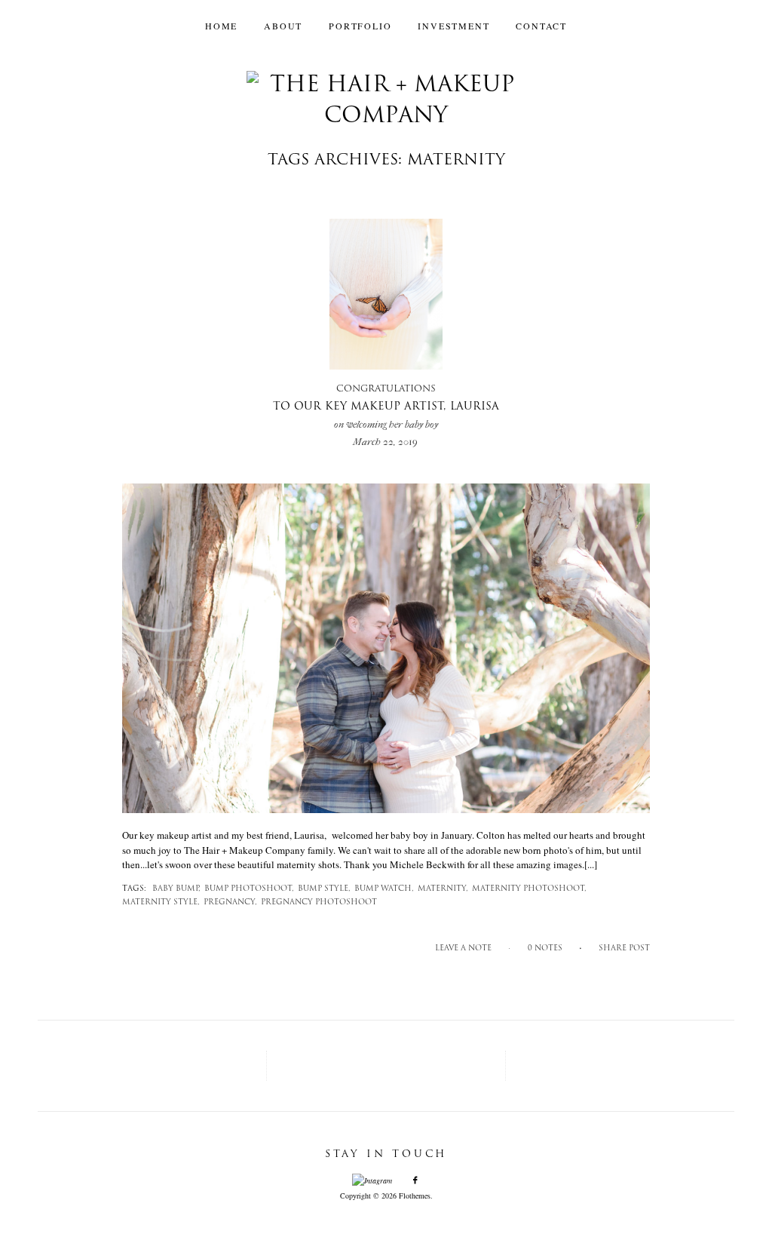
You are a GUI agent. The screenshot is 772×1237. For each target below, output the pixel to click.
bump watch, (384, 889)
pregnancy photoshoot (319, 902)
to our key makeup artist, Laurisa (386, 407)
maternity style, (161, 902)
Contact (541, 26)
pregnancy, (230, 902)
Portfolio (360, 26)
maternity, (443, 889)
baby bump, (176, 889)
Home (221, 26)
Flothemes (414, 1195)
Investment (453, 26)
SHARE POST (624, 948)
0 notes (545, 948)
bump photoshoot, (249, 889)
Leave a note (463, 948)
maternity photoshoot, (529, 889)
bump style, (324, 889)
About (283, 26)
